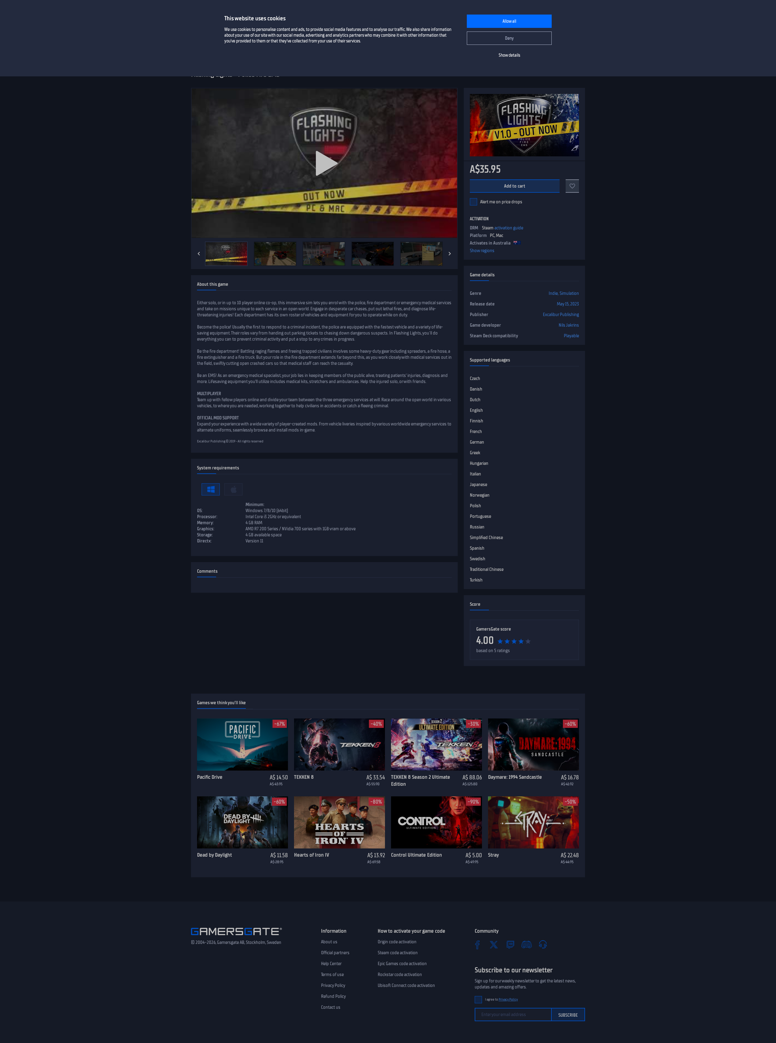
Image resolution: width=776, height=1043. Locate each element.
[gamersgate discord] (526, 944)
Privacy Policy (333, 985)
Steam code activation (398, 953)
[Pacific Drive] (242, 744)
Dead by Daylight (214, 854)
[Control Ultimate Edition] (436, 822)
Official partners (335, 953)
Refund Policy (333, 996)
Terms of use (332, 974)
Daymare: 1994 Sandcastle (515, 777)
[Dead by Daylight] (242, 822)
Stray (493, 854)
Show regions (482, 251)
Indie (553, 293)
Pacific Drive (209, 777)
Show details (509, 55)
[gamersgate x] (494, 944)
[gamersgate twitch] (510, 944)
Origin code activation (397, 942)
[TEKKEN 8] (339, 744)
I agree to (501, 999)
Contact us (330, 1007)
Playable (571, 336)
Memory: (205, 523)
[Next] (450, 254)
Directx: (204, 541)
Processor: (207, 517)
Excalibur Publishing (561, 315)
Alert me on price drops (501, 202)
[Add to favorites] (572, 186)
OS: (199, 511)
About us (329, 942)
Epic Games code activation (402, 964)
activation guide (508, 228)
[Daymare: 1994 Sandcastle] (533, 744)
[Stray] (533, 822)
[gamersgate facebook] (477, 944)
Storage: (205, 535)
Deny (509, 38)
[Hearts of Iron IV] (339, 822)
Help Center (331, 964)
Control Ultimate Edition (416, 854)
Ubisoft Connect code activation (406, 985)
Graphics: (205, 529)
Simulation (569, 293)
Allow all (509, 21)
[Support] (543, 944)
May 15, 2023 (568, 304)
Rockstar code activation (400, 974)
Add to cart (515, 186)
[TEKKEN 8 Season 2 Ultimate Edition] (436, 744)
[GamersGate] (236, 936)
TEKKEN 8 (304, 777)
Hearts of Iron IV (311, 854)
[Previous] (199, 254)
